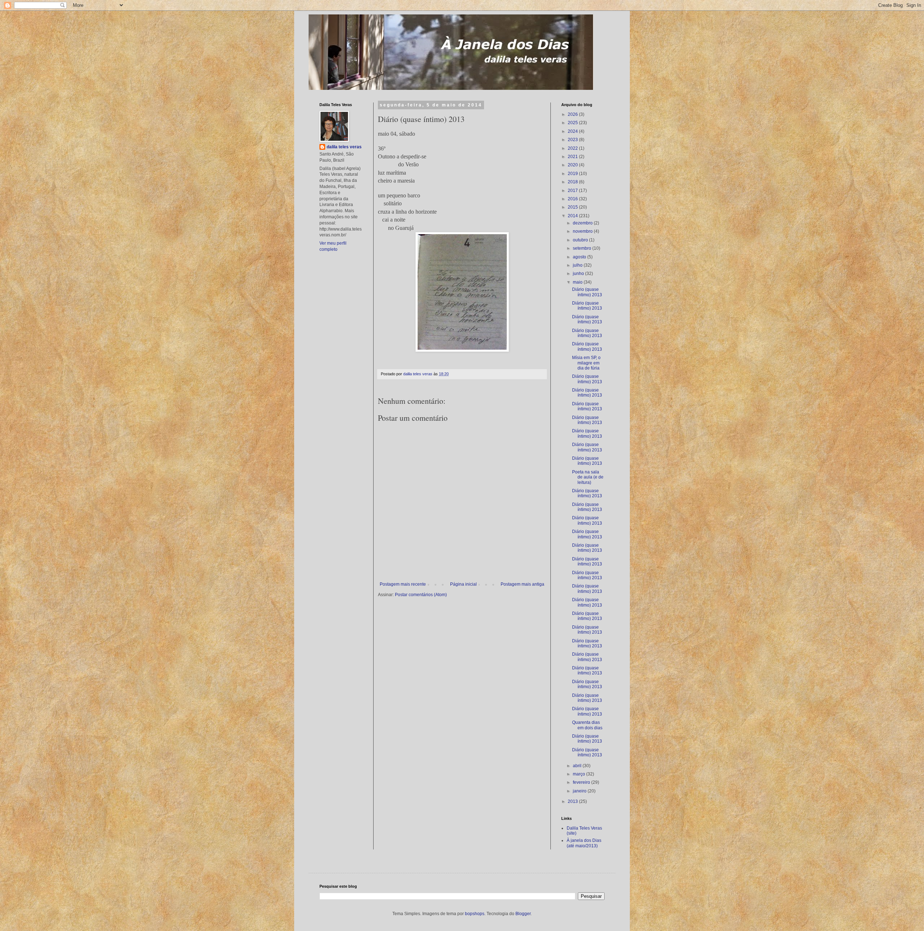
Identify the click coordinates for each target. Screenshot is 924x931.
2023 (573, 139)
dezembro (583, 223)
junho (579, 273)
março (579, 774)
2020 (573, 164)
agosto (580, 256)
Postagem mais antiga (522, 584)
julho (578, 265)
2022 (573, 148)
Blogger (523, 913)
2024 (573, 131)
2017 (573, 190)
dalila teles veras (344, 146)
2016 (573, 198)
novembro (583, 231)
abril (578, 765)
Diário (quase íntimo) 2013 (587, 292)
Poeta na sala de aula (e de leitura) (587, 477)
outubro (581, 239)
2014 (573, 215)
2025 (573, 122)
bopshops (474, 913)
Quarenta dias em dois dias (587, 725)
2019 (573, 173)
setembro (582, 248)
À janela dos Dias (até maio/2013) (584, 843)
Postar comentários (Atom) (421, 594)
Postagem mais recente (403, 584)
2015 (573, 207)
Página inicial (463, 584)
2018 (573, 181)
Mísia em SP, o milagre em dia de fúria (586, 363)
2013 (573, 801)
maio (578, 282)
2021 (573, 156)
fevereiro (582, 782)
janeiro (580, 791)
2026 (573, 114)
